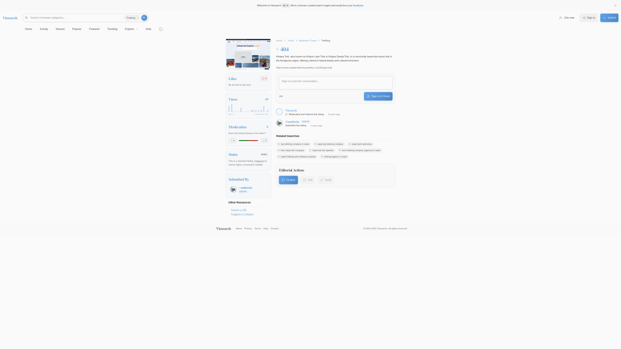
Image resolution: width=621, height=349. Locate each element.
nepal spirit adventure (362, 144)
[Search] (144, 18)
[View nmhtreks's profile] (279, 123)
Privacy (248, 228)
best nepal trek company (292, 150)
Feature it (259, 161)
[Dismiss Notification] (615, 5)
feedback (358, 5)
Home (279, 40)
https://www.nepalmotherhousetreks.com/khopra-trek (304, 67)
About (239, 228)
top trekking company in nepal (295, 144)
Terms (258, 228)
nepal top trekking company (330, 144)
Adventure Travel (307, 40)
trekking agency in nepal (335, 156)
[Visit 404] (248, 54)
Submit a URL (239, 210)
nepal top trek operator (322, 150)
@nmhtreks (292, 122)
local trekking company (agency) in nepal (361, 150)
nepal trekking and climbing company (298, 156)
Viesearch (10, 18)
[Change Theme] (160, 29)
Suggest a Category (242, 214)
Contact (275, 228)
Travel (291, 40)
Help (265, 228)
